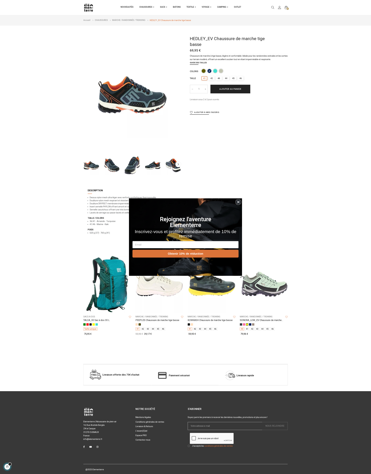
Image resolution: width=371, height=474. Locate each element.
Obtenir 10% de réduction (185, 253)
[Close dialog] (238, 202)
